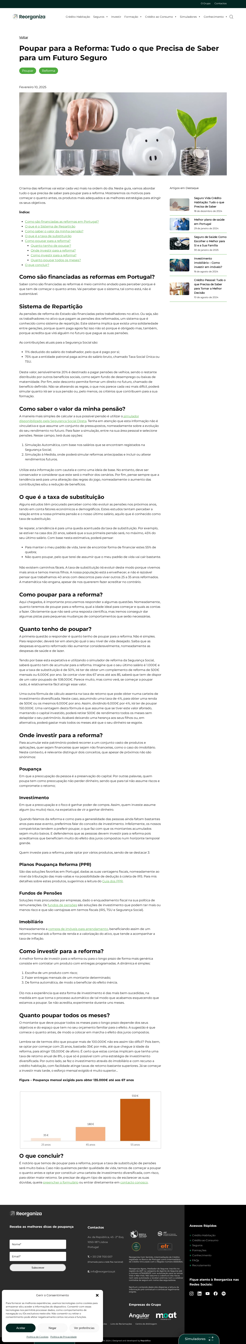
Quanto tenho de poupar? (51, 246)
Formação (131, 16)
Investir (116, 16)
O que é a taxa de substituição (48, 236)
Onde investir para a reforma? (53, 250)
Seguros (98, 16)
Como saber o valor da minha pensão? (54, 231)
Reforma (48, 71)
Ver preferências (84, 1328)
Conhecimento (214, 16)
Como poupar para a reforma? (48, 241)
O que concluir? (37, 265)
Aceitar (20, 1328)
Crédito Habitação (78, 16)
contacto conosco (134, 1182)
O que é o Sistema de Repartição (50, 226)
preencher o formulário (60, 1182)
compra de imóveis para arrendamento (78, 929)
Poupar (27, 71)
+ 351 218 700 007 (101, 1256)
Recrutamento (201, 1265)
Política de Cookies (37, 1336)
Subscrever (38, 1267)
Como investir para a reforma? (53, 255)
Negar (52, 1328)
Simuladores (188, 16)
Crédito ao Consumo (159, 16)
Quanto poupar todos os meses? (56, 260)
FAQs (195, 1260)
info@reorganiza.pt (103, 1271)
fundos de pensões (62, 905)
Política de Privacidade (63, 1336)
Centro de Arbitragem (146, 1324)
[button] (97, 1295)
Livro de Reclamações (121, 1324)
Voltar (23, 37)
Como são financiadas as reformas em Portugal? (62, 221)
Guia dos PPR (112, 881)
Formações (199, 1250)
